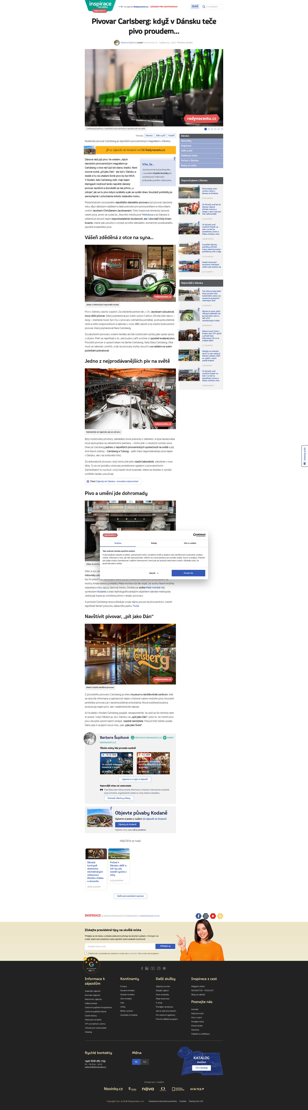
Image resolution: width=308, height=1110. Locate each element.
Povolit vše (188, 573)
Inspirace (186, 146)
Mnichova (147, 214)
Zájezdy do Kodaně (127, 825)
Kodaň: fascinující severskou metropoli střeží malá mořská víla (211, 265)
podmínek (132, 953)
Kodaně (101, 591)
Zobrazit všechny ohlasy (119, 798)
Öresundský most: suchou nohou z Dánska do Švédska (210, 191)
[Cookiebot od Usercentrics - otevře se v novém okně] (194, 535)
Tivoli (136, 605)
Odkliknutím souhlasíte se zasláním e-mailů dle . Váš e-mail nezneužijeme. (123, 953)
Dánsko (149, 136)
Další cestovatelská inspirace (130, 896)
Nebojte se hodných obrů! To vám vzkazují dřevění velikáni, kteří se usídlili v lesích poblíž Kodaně (211, 356)
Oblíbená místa (189, 156)
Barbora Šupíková (129, 42)
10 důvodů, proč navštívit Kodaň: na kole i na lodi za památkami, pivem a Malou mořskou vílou (210, 229)
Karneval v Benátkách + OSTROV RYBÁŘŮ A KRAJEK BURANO (153, 764)
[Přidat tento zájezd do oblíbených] (130, 755)
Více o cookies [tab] (190, 543)
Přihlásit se (165, 946)
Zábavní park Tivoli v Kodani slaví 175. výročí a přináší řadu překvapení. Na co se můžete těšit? (211, 336)
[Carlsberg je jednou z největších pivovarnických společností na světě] (154, 87)
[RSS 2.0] (220, 916)
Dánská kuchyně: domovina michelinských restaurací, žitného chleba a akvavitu (95, 872)
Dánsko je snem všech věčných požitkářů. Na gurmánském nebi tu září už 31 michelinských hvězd (211, 316)
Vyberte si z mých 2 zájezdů (135, 779)
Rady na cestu (189, 165)
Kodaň (171, 136)
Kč (136, 1062)
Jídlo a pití (160, 136)
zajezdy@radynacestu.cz (95, 1067)
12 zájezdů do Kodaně (155, 819)
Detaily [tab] (154, 543)
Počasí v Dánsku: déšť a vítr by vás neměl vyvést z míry (118, 868)
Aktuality (186, 141)
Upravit (152, 573)
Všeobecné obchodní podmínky (162, 1101)
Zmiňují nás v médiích (154, 1082)
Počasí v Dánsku (190, 160)
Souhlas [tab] (117, 543)
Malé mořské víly (155, 587)
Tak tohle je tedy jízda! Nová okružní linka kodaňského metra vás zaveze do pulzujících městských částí (211, 296)
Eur (144, 1062)
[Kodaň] (100, 817)
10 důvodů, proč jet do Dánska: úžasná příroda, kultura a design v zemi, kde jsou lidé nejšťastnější (211, 209)
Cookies (182, 1101)
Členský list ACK (196, 1101)
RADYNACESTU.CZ (150, 916)
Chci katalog (202, 1068)
